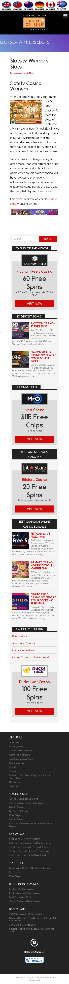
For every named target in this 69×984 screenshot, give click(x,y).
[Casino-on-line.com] (34, 30)
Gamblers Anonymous (21, 759)
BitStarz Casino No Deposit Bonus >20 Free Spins (43, 565)
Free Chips (15, 815)
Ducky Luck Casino (34, 682)
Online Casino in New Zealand (30, 657)
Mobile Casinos (17, 807)
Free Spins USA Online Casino (25, 838)
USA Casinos (19, 636)
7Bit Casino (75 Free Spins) (40, 535)
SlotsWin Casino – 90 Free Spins (43, 325)
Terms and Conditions (20, 750)
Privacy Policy (16, 746)
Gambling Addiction (19, 754)
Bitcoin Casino (16, 819)
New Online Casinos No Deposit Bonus (29, 868)
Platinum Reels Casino (34, 271)
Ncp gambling (16, 763)
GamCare (14, 767)
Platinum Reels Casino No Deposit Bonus (30, 843)
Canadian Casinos (23, 650)
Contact (13, 771)
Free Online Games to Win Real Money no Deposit (31, 825)
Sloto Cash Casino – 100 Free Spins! (27, 855)
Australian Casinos (23, 643)
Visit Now (34, 304)
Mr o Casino (34, 410)
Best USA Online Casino (21, 889)
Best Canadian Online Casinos (25, 893)
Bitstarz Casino (34, 480)
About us (14, 742)
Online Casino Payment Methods (26, 803)
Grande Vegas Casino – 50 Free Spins (29, 851)
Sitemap (13, 786)
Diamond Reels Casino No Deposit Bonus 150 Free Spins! (43, 357)
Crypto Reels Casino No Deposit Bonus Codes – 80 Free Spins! (43, 599)
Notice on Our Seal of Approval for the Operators (29, 776)
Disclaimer (14, 782)
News (31, 73)
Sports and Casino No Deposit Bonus (28, 847)
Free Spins (14, 872)
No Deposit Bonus (18, 811)
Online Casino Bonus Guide (23, 798)
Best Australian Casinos (21, 897)
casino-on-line (19, 73)
